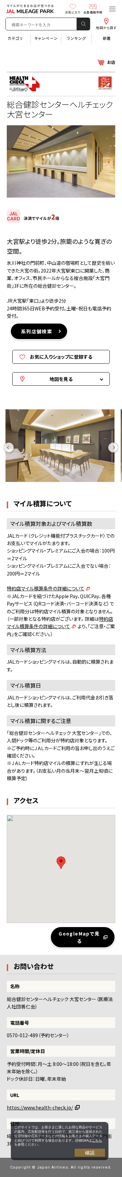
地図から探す (106, 27)
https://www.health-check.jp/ (40, 1107)
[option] (62, 447)
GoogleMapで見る (79, 937)
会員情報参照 (93, 12)
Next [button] (113, 447)
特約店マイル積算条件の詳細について (45, 588)
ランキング (76, 38)
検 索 (83, 24)
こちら (97, 1140)
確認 (90, 1152)
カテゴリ (15, 38)
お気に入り (73, 12)
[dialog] (59, 1141)
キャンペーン (46, 38)
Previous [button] (9, 447)
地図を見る (61, 379)
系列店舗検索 (36, 331)
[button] (61, 863)
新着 (107, 38)
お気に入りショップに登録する (61, 356)
